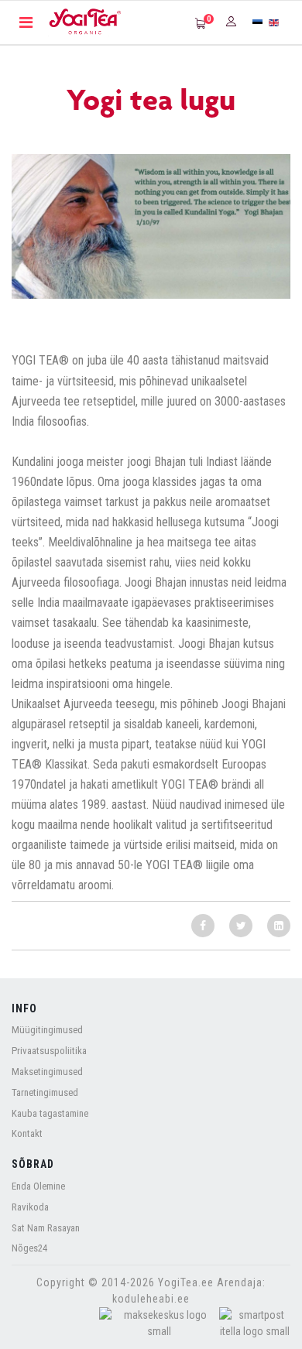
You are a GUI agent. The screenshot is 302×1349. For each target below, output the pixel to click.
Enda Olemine (38, 1186)
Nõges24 (29, 1248)
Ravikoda (30, 1207)
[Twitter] (240, 925)
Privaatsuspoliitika (49, 1050)
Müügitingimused (47, 1030)
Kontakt (27, 1133)
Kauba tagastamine (50, 1113)
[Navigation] (26, 22)
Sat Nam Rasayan (46, 1228)
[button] (233, 21)
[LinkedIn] (278, 925)
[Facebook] (202, 925)
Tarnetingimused (45, 1092)
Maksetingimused (47, 1071)
